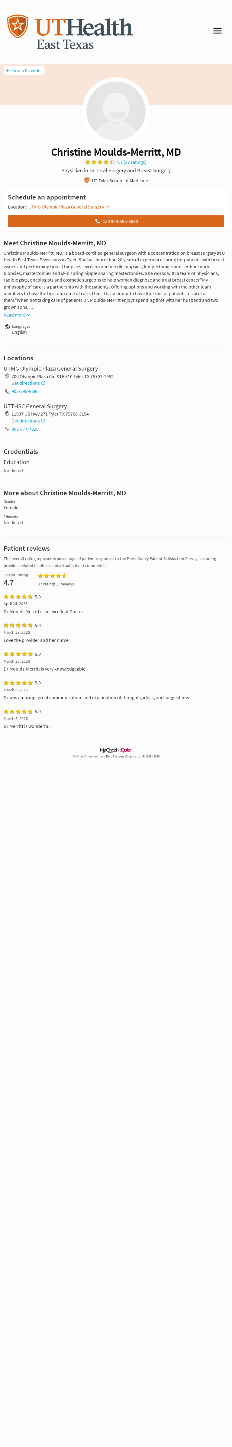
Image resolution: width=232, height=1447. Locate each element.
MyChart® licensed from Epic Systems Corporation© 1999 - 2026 (116, 756)
